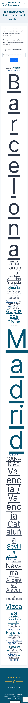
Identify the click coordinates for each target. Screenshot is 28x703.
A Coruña (11, 556)
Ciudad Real (14, 308)
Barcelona (14, 165)
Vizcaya (14, 610)
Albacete (19, 643)
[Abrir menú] (24, 4)
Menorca (11, 635)
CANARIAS (13, 461)
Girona (14, 321)
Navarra (14, 569)
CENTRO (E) (19, 560)
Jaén (12, 624)
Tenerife (16, 649)
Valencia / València (13, 493)
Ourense (18, 629)
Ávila (18, 655)
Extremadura (9, 641)
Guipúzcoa (14, 313)
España (14, 632)
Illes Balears (14, 598)
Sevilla (14, 549)
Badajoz (11, 629)
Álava (12, 655)
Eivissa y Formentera (12, 259)
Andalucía (17, 640)
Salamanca (14, 657)
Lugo (10, 652)
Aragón (17, 577)
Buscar (14, 60)
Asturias (14, 279)
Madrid (17, 389)
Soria (19, 259)
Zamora (19, 556)
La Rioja (14, 263)
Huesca (16, 276)
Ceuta (15, 624)
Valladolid (14, 297)
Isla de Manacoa (18, 696)
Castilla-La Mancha (14, 617)
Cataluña (14, 531)
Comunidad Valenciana (13, 296)
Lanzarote (16, 645)
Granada (14, 282)
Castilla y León (14, 306)
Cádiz (13, 454)
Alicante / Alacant (14, 587)
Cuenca (20, 301)
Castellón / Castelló (14, 620)
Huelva (14, 285)
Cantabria (14, 626)
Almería (14, 287)
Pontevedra (14, 646)
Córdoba (11, 643)
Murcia (11, 559)
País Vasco (14, 600)
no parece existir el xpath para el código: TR (14, 602)
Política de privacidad (14, 687)
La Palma (16, 635)
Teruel (8, 650)
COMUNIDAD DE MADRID (13, 638)
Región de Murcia (14, 319)
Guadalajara (16, 562)
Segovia (15, 652)
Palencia (10, 276)
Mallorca (14, 261)
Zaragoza (13, 304)
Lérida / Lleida (9, 68)
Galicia (11, 645)
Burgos (12, 577)
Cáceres (17, 67)
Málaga (11, 301)
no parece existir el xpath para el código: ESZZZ (13, 293)
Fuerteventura (14, 290)
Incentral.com (17, 698)
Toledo (14, 659)
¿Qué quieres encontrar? (14, 50)
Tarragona (13, 270)
